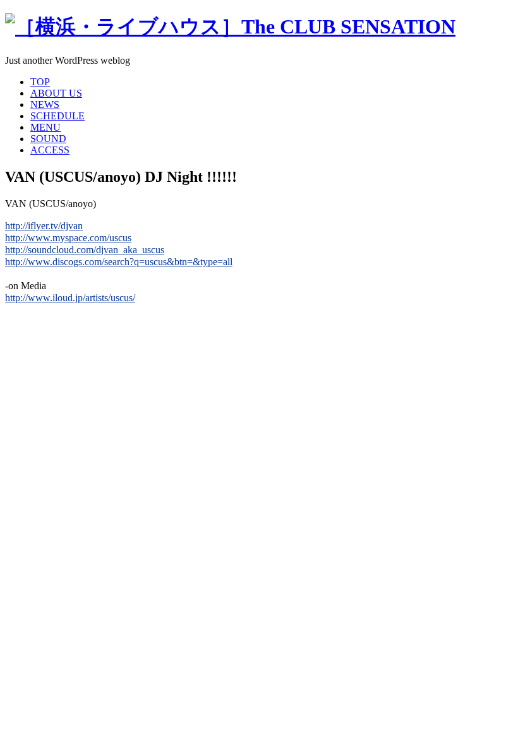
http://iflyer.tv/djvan (44, 225)
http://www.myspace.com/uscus (68, 237)
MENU (45, 127)
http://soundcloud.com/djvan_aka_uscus (84, 249)
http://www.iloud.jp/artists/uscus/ (70, 297)
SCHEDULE (57, 115)
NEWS (44, 104)
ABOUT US (56, 93)
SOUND (48, 138)
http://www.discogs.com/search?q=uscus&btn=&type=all (118, 261)
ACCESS (49, 150)
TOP (40, 81)
